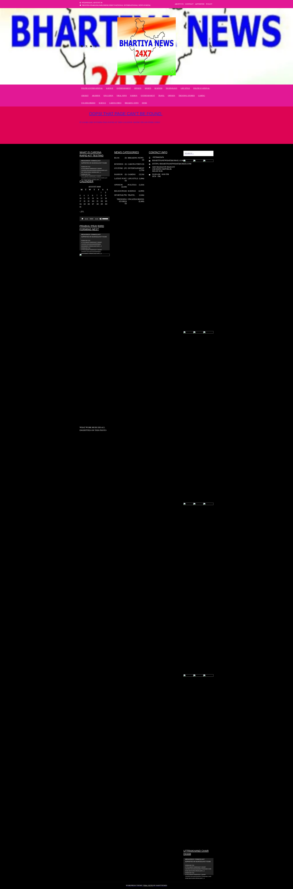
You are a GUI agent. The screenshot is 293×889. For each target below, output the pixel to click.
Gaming (201, 95)
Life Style (185, 88)
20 (93, 201)
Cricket (84, 95)
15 (101, 198)
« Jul (82, 212)
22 (102, 201)
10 (80, 198)
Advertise (199, 4)
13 (93, 198)
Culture (118, 168)
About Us (179, 4)
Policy (209, 4)
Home (144, 103)
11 (84, 198)
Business (158, 88)
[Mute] (100, 219)
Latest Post (120, 179)
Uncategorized (88, 103)
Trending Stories (187, 95)
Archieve (96, 95)
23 (106, 201)
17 (80, 201)
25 (85, 204)
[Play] (82, 219)
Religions (119, 191)
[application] (95, 168)
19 (88, 201)
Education (108, 95)
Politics (132, 185)
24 (80, 204)
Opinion (137, 88)
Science (109, 88)
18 (84, 201)
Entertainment (124, 88)
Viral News (122, 95)
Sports (148, 88)
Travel (161, 95)
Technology (171, 88)
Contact (189, 4)
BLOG (116, 158)
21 (97, 201)
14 (97, 198)
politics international (92, 88)
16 (106, 198)
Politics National (201, 88)
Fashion (133, 95)
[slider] (105, 219)
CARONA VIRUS (115, 103)
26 (89, 204)
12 (88, 198)
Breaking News (131, 103)
